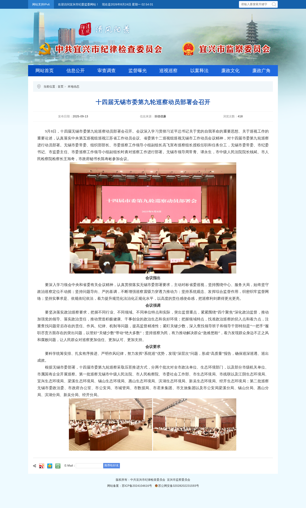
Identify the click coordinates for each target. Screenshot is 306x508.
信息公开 (75, 70)
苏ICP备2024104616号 (137, 485)
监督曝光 (137, 70)
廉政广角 (261, 70)
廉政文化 (230, 70)
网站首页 (44, 70)
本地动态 (73, 86)
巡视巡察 (168, 70)
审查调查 (106, 70)
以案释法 (199, 70)
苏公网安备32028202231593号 (178, 485)
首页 (60, 86)
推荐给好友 (111, 465)
